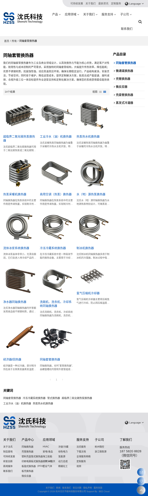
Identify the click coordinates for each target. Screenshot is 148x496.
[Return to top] (141, 490)
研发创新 (8, 461)
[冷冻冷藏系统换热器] (56, 226)
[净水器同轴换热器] (19, 280)
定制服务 (116, 3)
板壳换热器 (27, 471)
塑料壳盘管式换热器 (32, 456)
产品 (55, 14)
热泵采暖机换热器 (14, 194)
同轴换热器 (27, 446)
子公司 (124, 14)
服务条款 (98, 488)
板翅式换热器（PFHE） (34, 466)
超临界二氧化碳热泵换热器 (19, 138)
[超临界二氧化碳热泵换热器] (19, 115)
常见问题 (77, 488)
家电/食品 (48, 451)
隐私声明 (87, 488)
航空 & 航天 (49, 461)
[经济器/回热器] (19, 338)
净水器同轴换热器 (14, 301)
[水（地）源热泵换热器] (93, 173)
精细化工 (63, 466)
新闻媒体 (8, 466)
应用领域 (70, 14)
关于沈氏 (8, 446)
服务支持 (107, 14)
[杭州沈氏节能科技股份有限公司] (23, 18)
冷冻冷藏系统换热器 (53, 248)
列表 (100, 92)
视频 (79, 466)
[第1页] (50, 379)
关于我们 (91, 3)
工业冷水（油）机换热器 (56, 136)
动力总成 (63, 461)
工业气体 (47, 466)
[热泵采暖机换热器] (19, 173)
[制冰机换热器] (93, 226)
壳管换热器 (27, 451)
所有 (14, 41)
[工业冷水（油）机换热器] (56, 115)
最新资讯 (103, 3)
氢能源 (61, 456)
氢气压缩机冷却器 (88, 293)
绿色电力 (63, 451)
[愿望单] (141, 481)
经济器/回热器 (12, 359)
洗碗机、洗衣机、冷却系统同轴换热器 (56, 303)
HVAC (46, 446)
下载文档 (81, 451)
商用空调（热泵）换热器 (56, 194)
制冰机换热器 (85, 248)
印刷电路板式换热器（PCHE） (38, 461)
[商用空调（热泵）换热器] (56, 173)
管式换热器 (53, 398)
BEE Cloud (104, 491)
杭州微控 (99, 446)
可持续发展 (76, 3)
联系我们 (126, 28)
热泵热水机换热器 (88, 136)
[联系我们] (141, 472)
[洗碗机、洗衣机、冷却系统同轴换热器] (56, 280)
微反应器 (26, 476)
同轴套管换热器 (50, 359)
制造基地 (8, 451)
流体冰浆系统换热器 (16, 248)
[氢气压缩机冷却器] (93, 276)
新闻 (58, 488)
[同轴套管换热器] (56, 338)
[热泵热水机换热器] (93, 115)
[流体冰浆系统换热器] (19, 226)
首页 (6, 41)
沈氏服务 (81, 446)
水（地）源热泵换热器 (91, 194)
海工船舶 (47, 456)
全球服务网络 (84, 456)
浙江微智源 (100, 451)
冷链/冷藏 (63, 446)
